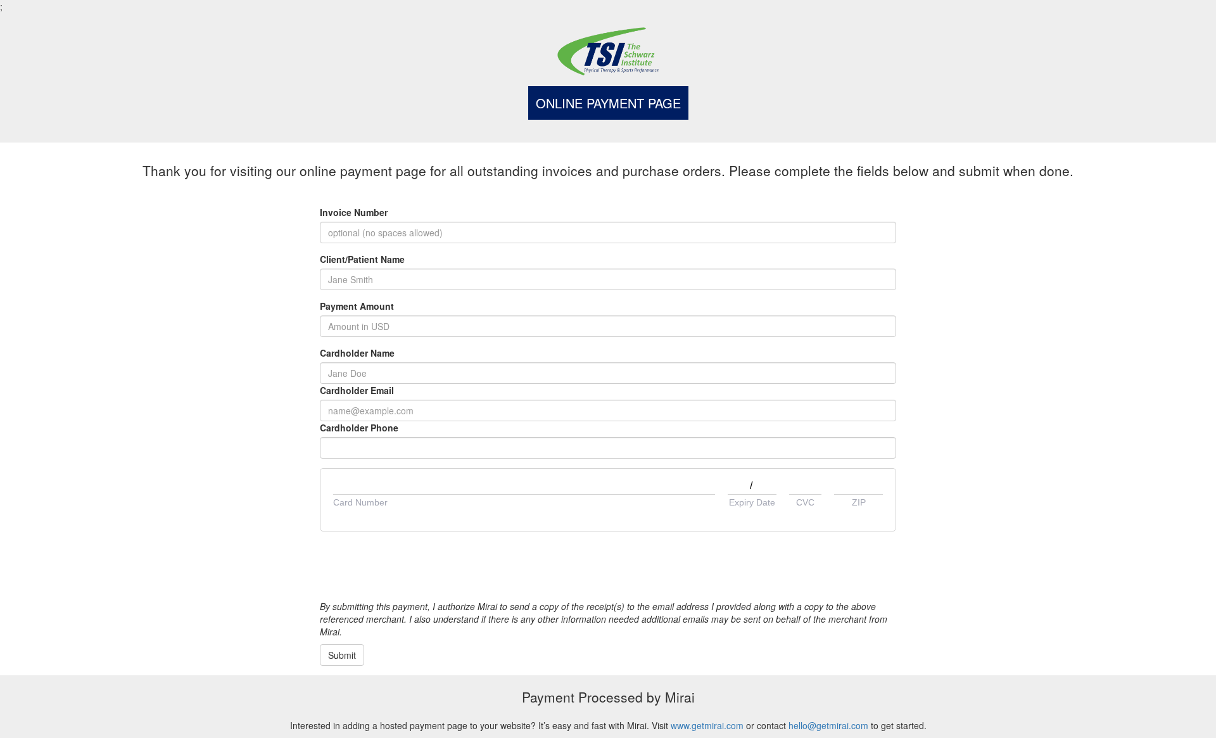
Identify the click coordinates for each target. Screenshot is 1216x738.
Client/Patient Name (362, 259)
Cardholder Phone (359, 427)
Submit (342, 655)
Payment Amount (357, 306)
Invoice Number (354, 212)
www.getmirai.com (707, 725)
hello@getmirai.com (828, 725)
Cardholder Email (357, 390)
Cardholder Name (357, 353)
